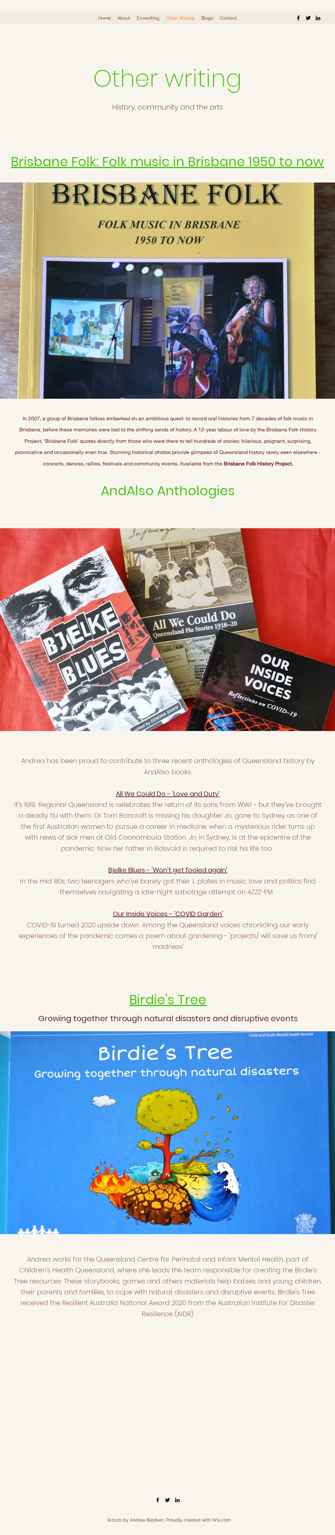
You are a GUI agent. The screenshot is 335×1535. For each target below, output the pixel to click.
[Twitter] (308, 18)
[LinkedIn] (318, 18)
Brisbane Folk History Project (258, 463)
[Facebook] (298, 18)
